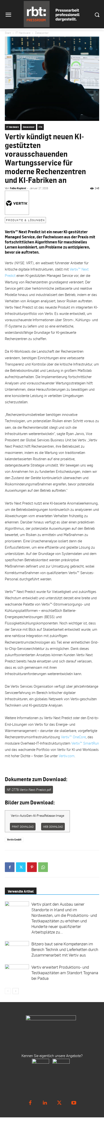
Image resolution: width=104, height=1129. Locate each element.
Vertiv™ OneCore (73, 737)
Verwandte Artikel (21, 891)
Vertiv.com (66, 756)
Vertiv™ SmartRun (85, 743)
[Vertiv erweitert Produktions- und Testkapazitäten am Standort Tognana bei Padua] (17, 973)
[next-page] (16, 991)
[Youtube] (74, 1103)
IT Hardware (22, 33)
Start (8, 33)
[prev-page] (8, 991)
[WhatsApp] (43, 867)
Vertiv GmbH (14, 839)
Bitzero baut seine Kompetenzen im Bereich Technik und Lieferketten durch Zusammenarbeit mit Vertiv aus (64, 949)
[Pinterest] (32, 867)
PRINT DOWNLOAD (23, 826)
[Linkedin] (45, 1103)
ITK (40, 126)
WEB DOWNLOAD (53, 826)
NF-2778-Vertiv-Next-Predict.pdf (29, 790)
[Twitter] (21, 867)
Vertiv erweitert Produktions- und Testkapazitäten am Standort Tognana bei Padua (64, 972)
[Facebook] (10, 867)
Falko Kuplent (18, 188)
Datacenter (42, 33)
